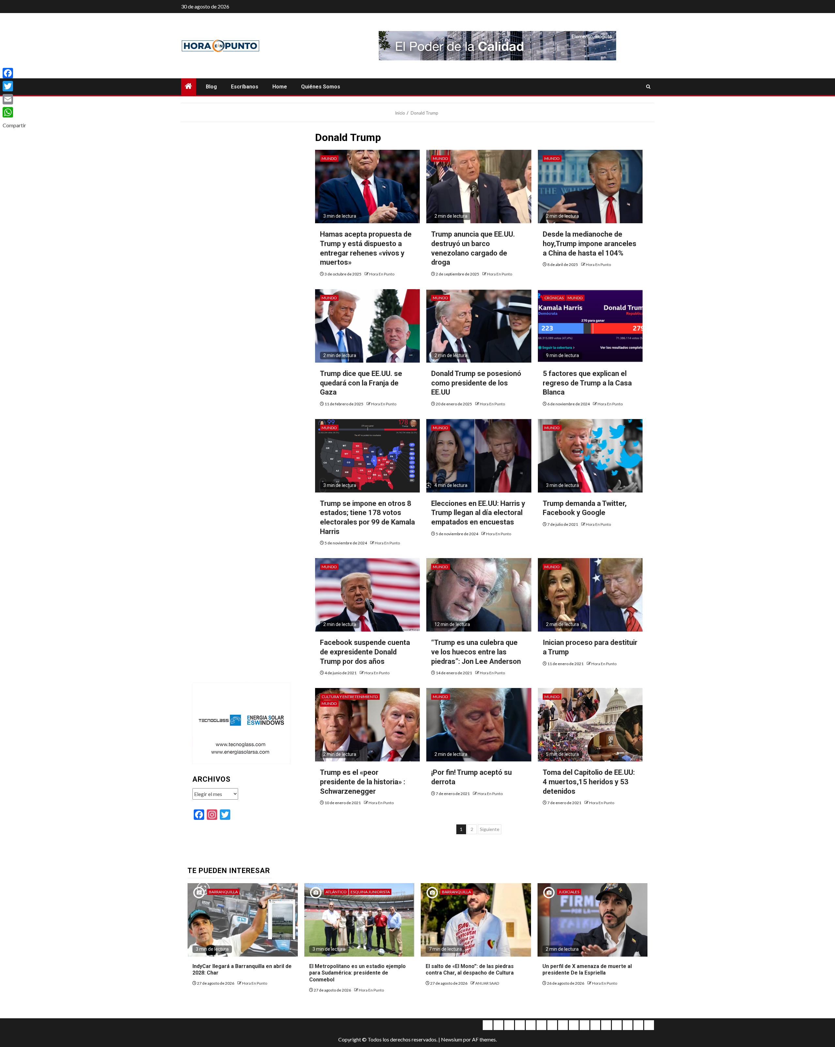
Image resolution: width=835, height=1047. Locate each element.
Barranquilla (223, 891)
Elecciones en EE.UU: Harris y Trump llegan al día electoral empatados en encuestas (478, 512)
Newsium (451, 1039)
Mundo (329, 158)
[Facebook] (14, 73)
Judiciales (569, 891)
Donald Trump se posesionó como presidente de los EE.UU (476, 382)
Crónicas (554, 297)
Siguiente (489, 829)
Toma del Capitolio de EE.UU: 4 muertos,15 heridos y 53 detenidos (589, 781)
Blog (211, 87)
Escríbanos (244, 87)
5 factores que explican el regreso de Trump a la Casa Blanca (587, 382)
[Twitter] (14, 86)
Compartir (14, 125)
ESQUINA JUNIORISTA (370, 891)
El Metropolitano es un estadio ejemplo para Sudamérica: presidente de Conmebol (357, 973)
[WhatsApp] (14, 112)
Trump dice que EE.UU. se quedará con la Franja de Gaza (361, 382)
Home (279, 87)
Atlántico (336, 891)
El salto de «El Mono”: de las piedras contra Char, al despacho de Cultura (470, 969)
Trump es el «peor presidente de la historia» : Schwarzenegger (362, 781)
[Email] (14, 99)
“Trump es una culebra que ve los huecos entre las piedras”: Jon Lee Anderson (476, 651)
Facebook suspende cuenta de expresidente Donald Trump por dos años (365, 651)
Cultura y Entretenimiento (350, 696)
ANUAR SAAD (487, 983)
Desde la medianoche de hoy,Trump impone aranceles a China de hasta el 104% (589, 243)
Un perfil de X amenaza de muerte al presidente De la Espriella (587, 969)
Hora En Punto (381, 274)
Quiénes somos (320, 87)
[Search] (648, 87)
